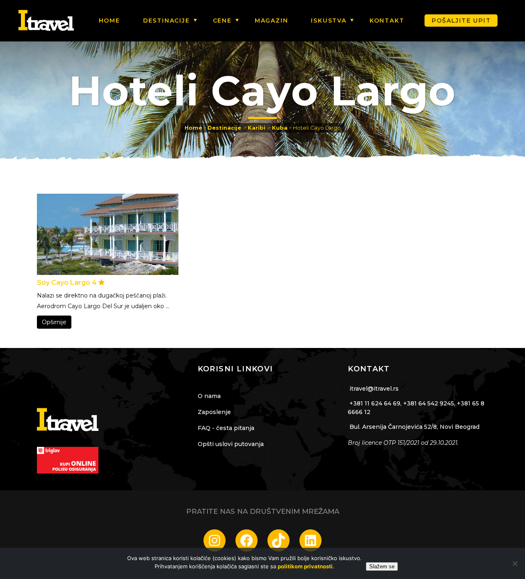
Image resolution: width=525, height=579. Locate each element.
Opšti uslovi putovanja (231, 444)
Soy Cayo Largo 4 (67, 282)
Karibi (256, 127)
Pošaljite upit (461, 20)
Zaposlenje (214, 412)
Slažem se (382, 566)
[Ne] (515, 563)
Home (193, 127)
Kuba (280, 127)
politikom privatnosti (305, 566)
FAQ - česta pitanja (226, 428)
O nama (209, 396)
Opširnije (54, 322)
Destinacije (224, 127)
